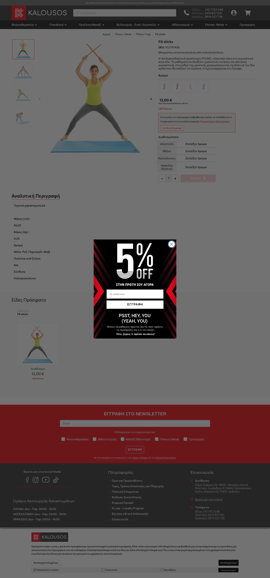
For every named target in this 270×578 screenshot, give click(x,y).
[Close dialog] (171, 244)
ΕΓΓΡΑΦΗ (135, 304)
